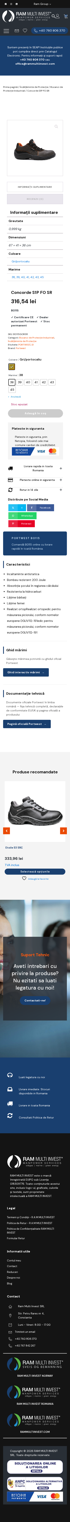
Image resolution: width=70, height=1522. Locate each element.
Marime (13, 375)
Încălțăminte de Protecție (34, 87)
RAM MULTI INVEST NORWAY (35, 1375)
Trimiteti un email (25, 1331)
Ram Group (41, 4)
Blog (9, 1283)
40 (23, 277)
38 (13, 277)
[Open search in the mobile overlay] (53, 16)
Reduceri (12, 1272)
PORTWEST (24, 344)
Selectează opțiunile (35, 871)
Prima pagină (10, 87)
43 (37, 277)
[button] (49, 30)
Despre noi (13, 1277)
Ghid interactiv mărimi (26, 672)
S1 (33, 344)
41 (27, 277)
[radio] (12, 367)
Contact (12, 1266)
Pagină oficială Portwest (26, 724)
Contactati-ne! (35, 1000)
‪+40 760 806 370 (32, 59)
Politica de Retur (43, 1117)
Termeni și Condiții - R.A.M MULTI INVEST (31, 1217)
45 (42, 277)
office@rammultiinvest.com (35, 63)
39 (18, 277)
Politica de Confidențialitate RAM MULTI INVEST (30, 1230)
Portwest (21, 348)
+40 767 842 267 (25, 1345)
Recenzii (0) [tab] (35, 199)
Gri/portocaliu (21, 261)
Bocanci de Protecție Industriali (36, 337)
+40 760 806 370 (26, 1338)
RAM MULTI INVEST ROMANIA (35, 1404)
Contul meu (14, 1260)
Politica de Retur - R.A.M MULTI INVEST (29, 1223)
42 (32, 277)
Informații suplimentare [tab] (35, 187)
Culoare (13, 359)
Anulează (16, 396)
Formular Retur (16, 1238)
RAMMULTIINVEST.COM (35, 1432)
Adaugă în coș (35, 413)
